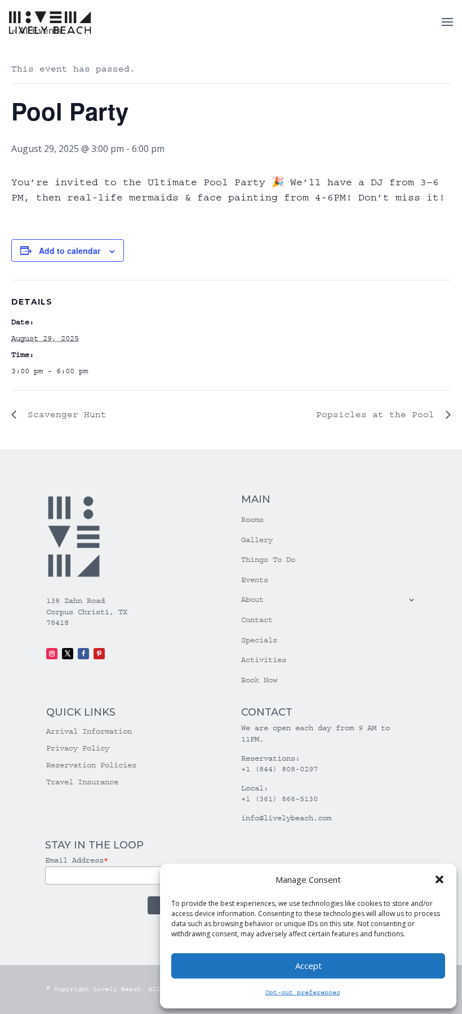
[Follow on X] (67, 653)
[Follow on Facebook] (83, 653)
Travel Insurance (82, 782)
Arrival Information (89, 731)
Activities (263, 659)
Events (254, 579)
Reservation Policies (91, 765)
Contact (257, 619)
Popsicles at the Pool (378, 414)
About (252, 599)
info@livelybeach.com (286, 818)
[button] (439, 879)
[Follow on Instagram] (51, 653)
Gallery (257, 539)
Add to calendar (69, 250)
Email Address (76, 860)
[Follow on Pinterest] (99, 653)
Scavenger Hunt (64, 414)
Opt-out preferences (302, 992)
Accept (308, 965)
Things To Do (268, 559)
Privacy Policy (77, 748)
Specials (259, 640)
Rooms (252, 519)
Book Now (259, 680)
